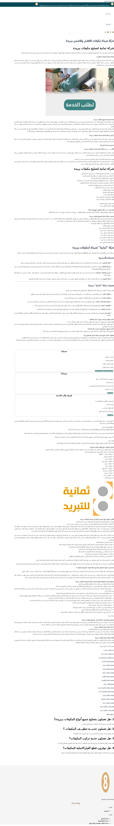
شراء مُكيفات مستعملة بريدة (106, 658)
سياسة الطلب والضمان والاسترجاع (99, 823)
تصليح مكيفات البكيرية (108, 661)
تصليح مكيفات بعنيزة (108, 665)
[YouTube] (108, 32)
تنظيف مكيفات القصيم (108, 680)
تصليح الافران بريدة (109, 684)
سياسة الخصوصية (103, 821)
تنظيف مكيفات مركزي (108, 673)
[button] (75, 807)
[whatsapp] (105, 32)
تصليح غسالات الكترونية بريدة (106, 688)
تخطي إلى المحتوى (109, 1)
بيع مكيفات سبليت (109, 650)
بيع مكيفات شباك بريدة (107, 654)
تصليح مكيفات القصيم (108, 676)
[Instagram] (110, 32)
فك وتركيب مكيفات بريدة (107, 710)
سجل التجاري (105, 819)
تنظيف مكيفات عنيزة (108, 695)
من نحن (107, 13)
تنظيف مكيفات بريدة (108, 703)
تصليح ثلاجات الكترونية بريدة (106, 691)
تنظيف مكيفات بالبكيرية (107, 699)
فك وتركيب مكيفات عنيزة (107, 707)
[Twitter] (113, 32)
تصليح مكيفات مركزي (108, 669)
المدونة (108, 24)
